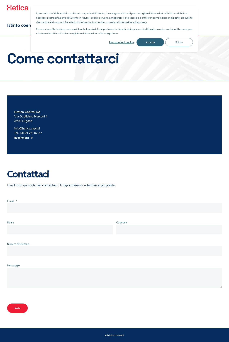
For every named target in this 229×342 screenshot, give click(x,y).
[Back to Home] (18, 8)
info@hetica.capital (27, 128)
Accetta (150, 42)
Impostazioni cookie (121, 42)
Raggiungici (21, 137)
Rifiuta (179, 42)
